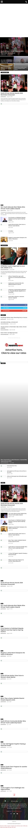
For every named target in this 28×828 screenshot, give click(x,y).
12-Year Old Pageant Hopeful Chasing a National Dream (13, 744)
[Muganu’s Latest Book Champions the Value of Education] (7, 69)
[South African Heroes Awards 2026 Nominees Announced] (14, 46)
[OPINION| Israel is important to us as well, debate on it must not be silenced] (14, 256)
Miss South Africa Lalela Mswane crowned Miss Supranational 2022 (14, 460)
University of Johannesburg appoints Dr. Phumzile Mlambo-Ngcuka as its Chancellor (17, 291)
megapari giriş (13, 825)
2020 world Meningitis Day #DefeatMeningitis (17, 476)
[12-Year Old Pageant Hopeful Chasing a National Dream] (14, 735)
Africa (2, 91)
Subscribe (24, 310)
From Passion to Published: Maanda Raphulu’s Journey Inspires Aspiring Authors (16, 219)
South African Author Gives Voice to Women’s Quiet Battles (16, 225)
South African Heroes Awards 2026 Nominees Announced (12, 94)
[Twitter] (14, 813)
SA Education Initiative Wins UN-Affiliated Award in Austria (16, 283)
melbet (5, 825)
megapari (9, 825)
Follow (24, 307)
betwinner (2, 825)
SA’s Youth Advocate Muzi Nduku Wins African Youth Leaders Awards (13, 208)
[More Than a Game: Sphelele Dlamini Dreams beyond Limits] (14, 690)
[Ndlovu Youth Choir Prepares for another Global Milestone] (14, 758)
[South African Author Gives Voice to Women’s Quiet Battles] (14, 667)
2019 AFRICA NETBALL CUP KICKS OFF (9, 322)
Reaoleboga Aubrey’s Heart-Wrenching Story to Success (14, 317)
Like (25, 304)
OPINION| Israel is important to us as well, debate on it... (13, 267)
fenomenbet (5, 827)
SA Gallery (10, 231)
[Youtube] (17, 813)
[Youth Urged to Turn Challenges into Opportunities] (14, 779)
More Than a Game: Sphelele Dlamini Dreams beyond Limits (17, 541)
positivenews (3, 54)
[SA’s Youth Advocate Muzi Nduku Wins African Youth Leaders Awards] (7, 61)
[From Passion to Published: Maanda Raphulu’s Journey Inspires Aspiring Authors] (21, 61)
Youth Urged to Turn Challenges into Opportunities (12, 788)
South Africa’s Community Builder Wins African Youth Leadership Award (17, 547)
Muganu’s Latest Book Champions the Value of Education (17, 238)
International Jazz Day (12, 465)
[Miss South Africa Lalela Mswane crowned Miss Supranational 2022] (14, 412)
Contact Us (14, 821)
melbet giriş (25, 825)
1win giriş (9, 827)
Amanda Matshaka (4, 269)
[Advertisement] (14, 19)
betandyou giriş (20, 825)
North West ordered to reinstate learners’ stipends (16, 297)
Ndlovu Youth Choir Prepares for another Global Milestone (16, 560)
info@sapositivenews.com (16, 811)
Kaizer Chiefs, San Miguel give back (9, 332)
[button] (25, 1)
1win (13, 827)
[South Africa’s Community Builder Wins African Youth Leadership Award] (14, 712)
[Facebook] (11, 813)
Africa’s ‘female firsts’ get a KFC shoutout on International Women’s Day (17, 277)
